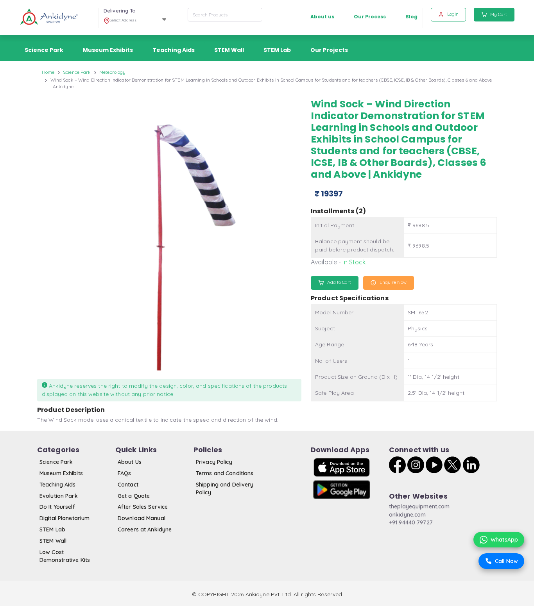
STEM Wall (52, 540)
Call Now (506, 561)
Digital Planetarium (64, 518)
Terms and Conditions (224, 473)
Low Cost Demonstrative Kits (64, 556)
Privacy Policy (214, 461)
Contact (128, 484)
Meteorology (112, 72)
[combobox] (225, 14)
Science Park (77, 72)
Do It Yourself (57, 506)
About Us (130, 461)
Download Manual (141, 518)
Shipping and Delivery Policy (225, 488)
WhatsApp (504, 539)
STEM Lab (52, 529)
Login (452, 14)
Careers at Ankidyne (145, 529)
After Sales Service (143, 506)
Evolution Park (58, 495)
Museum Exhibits (61, 473)
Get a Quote (134, 495)
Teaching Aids (57, 484)
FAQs (124, 473)
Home (48, 72)
